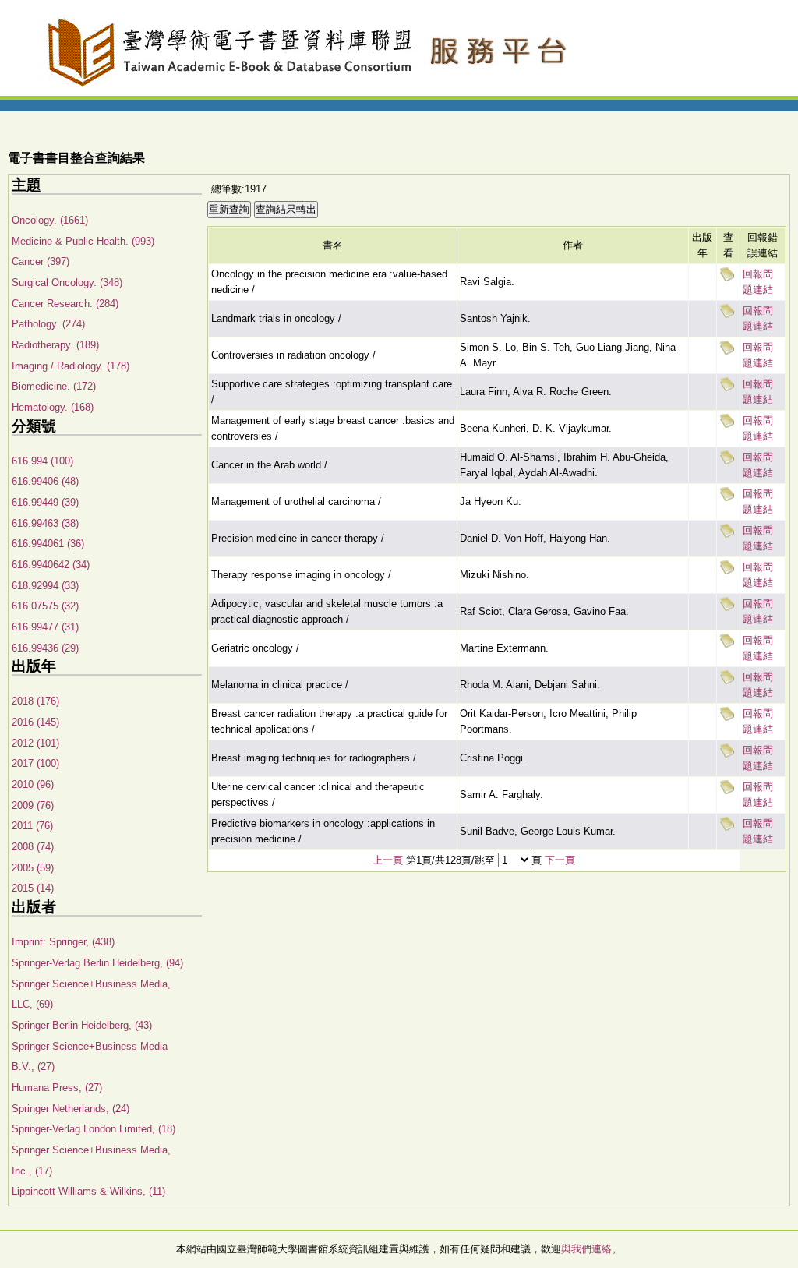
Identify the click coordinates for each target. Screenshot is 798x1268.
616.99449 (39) (45, 502)
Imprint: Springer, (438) (63, 942)
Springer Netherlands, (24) (70, 1108)
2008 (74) (33, 847)
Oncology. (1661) (50, 220)
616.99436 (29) (45, 648)
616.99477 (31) (45, 627)
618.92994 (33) (45, 586)
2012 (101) (35, 743)
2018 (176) (35, 701)
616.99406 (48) (45, 481)
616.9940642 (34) (51, 564)
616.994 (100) (42, 461)
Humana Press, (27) (57, 1087)
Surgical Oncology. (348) (67, 282)
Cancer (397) (40, 261)
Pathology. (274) (48, 324)
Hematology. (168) (53, 407)
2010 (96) (33, 784)
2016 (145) (35, 722)
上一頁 (388, 860)
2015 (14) (33, 888)
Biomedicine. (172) (54, 386)
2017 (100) (35, 763)
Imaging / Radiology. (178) (70, 366)
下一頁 (560, 860)
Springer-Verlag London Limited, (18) (93, 1129)
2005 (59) (33, 868)
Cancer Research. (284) (65, 303)
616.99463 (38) (45, 523)
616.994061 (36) (48, 543)
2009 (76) (33, 805)
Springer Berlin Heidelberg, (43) (82, 1025)
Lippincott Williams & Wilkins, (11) (88, 1191)
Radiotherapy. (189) (55, 345)
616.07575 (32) (45, 606)
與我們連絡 (586, 1249)
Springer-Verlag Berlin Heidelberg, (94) (97, 963)
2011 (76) (32, 826)
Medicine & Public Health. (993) (83, 241)
